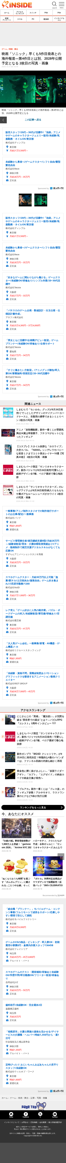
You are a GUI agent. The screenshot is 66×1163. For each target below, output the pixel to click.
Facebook (26, 1117)
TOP (33, 1106)
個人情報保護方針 (55, 1122)
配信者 (46, 19)
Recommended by (50, 895)
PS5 (46, 12)
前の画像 (3, 120)
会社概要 (42, 1122)
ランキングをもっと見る (33, 807)
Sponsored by (43, 188)
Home (11, 1117)
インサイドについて (11, 1122)
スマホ (19, 19)
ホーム (6, 12)
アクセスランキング (20, 12)
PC (33, 19)
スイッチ (33, 12)
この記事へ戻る (33, 119)
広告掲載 (33, 1122)
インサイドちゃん (59, 19)
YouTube (55, 1117)
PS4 (59, 12)
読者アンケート (7, 19)
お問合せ (24, 1122)
